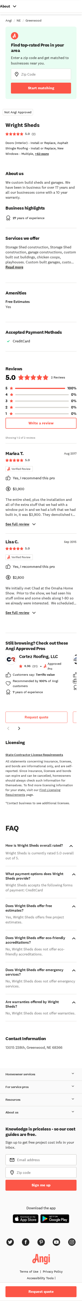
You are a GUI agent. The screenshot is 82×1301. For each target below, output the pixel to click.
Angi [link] (8, 20)
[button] (8, 729)
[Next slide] (19, 728)
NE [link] (19, 20)
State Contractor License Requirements (34, 755)
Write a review (41, 423)
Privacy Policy (53, 1271)
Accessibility (40, 1278)
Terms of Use (29, 1271)
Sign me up (41, 1185)
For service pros (17, 1087)
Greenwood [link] (33, 20)
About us (11, 1112)
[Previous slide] (8, 728)
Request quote (36, 717)
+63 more (42, 154)
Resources (12, 1100)
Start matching (41, 88)
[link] (36, 675)
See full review (17, 524)
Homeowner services (20, 1074)
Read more (14, 267)
